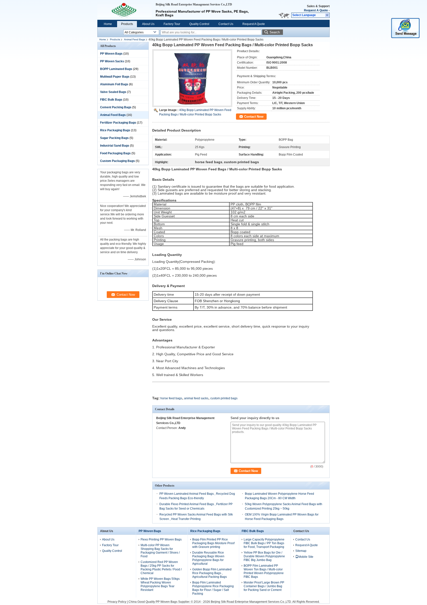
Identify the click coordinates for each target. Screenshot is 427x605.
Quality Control (199, 24)
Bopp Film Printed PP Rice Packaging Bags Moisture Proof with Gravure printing (213, 543)
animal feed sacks (196, 398)
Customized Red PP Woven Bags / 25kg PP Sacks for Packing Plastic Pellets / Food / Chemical (161, 567)
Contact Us (225, 24)
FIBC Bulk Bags (111, 99)
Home (108, 24)
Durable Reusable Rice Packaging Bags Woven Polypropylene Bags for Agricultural (208, 558)
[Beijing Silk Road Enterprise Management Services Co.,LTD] (327, 15)
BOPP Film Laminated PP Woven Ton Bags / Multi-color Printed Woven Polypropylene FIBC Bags (264, 571)
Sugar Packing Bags (114, 138)
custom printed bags (223, 398)
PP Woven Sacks (112, 61)
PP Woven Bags (111, 53)
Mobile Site (305, 557)
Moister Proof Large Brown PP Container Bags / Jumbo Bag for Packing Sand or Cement (264, 586)
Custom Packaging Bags (117, 161)
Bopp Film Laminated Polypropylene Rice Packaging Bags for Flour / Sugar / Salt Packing (213, 588)
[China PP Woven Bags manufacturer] (124, 10)
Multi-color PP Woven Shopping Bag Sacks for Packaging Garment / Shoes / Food (160, 550)
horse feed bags (171, 398)
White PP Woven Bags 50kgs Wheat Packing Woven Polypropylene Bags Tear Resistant (160, 584)
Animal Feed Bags (134, 39)
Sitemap (300, 551)
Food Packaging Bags (115, 153)
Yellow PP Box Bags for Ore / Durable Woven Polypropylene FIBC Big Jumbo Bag (264, 556)
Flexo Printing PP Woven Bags (161, 539)
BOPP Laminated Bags (116, 69)
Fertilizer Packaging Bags (118, 122)
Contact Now (253, 116)
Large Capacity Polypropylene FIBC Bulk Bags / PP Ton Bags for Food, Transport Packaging (264, 543)
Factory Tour (172, 24)
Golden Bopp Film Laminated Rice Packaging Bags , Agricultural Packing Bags (212, 573)
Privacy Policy (116, 602)
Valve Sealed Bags (113, 92)
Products (127, 24)
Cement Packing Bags (115, 107)
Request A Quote (316, 10)
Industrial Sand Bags (114, 145)
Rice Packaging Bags (115, 130)
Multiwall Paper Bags (114, 76)
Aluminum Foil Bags (114, 84)
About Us (148, 24)
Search (275, 32)
